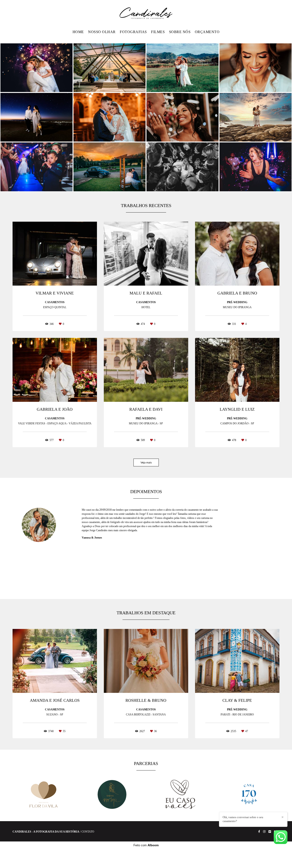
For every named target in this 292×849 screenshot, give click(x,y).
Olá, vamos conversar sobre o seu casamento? (243, 819)
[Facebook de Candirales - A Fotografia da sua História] (259, 831)
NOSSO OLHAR (102, 32)
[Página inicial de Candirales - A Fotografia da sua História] (146, 13)
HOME (78, 32)
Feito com (146, 845)
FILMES (158, 32)
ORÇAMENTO (207, 32)
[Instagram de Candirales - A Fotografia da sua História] (264, 831)
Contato (87, 831)
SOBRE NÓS (180, 32)
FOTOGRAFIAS (133, 32)
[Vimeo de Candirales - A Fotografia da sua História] (270, 831)
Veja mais (146, 462)
